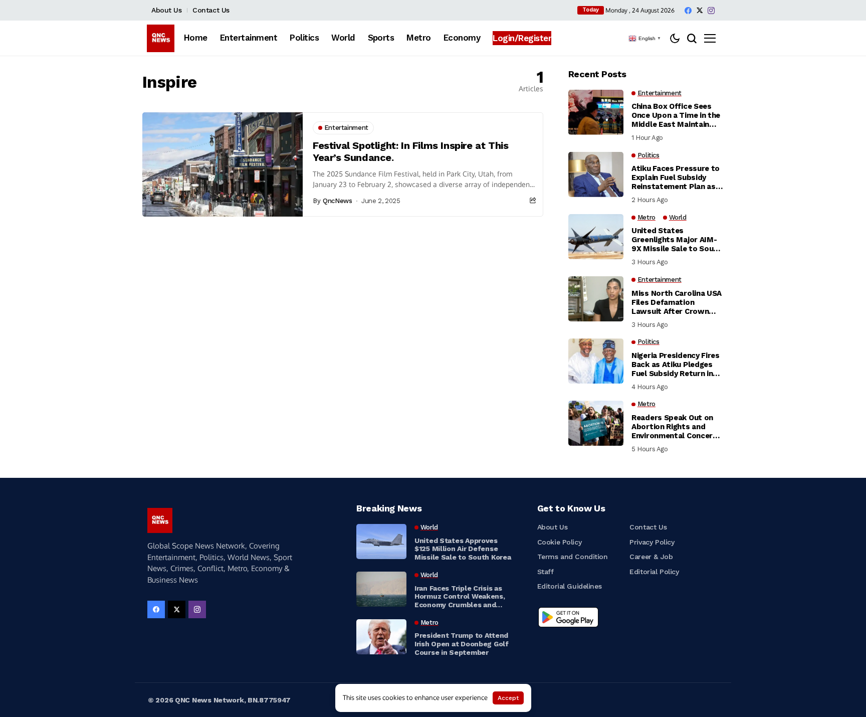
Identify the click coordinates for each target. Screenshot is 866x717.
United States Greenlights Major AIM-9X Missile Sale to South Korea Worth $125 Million (677, 239)
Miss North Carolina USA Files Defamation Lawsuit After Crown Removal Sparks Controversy (676, 302)
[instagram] (711, 10)
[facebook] (688, 10)
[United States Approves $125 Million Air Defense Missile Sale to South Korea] (381, 541)
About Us (166, 10)
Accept (508, 697)
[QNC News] (160, 38)
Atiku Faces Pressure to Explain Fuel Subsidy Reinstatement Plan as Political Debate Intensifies (675, 177)
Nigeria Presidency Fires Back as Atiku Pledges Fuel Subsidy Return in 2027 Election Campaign (675, 364)
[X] (700, 10)
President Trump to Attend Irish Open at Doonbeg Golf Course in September (461, 643)
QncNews (337, 201)
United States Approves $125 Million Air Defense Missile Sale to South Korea (462, 549)
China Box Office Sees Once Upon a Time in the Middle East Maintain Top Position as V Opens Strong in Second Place (676, 115)
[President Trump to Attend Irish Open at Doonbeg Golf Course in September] (381, 636)
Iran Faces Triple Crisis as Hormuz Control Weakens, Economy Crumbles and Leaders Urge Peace (459, 596)
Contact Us (211, 10)
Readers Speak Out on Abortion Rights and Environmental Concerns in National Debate (676, 426)
